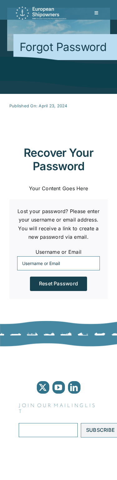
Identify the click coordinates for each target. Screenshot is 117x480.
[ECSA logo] (42, 9)
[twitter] (43, 387)
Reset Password (58, 283)
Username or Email (58, 252)
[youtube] (58, 387)
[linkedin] (74, 387)
